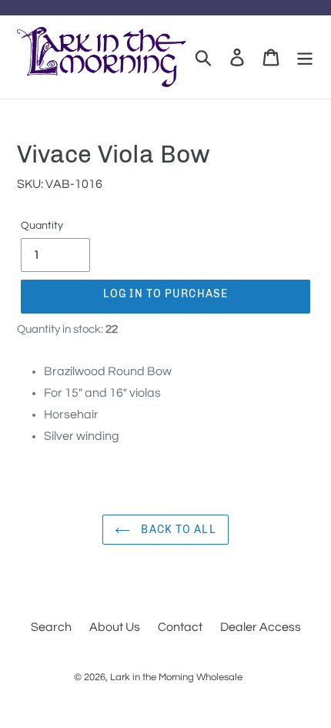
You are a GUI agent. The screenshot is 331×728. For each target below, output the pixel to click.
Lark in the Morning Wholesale (176, 677)
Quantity (42, 225)
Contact (180, 627)
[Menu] (305, 57)
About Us (114, 627)
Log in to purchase (165, 293)
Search (51, 627)
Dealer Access (260, 627)
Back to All (177, 529)
